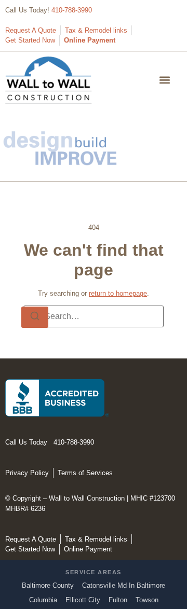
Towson (147, 600)
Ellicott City (82, 600)
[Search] (34, 317)
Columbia (43, 600)
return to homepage (118, 293)
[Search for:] (93, 316)
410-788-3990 (71, 10)
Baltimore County (48, 585)
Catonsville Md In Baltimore (123, 585)
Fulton (118, 600)
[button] (164, 80)
